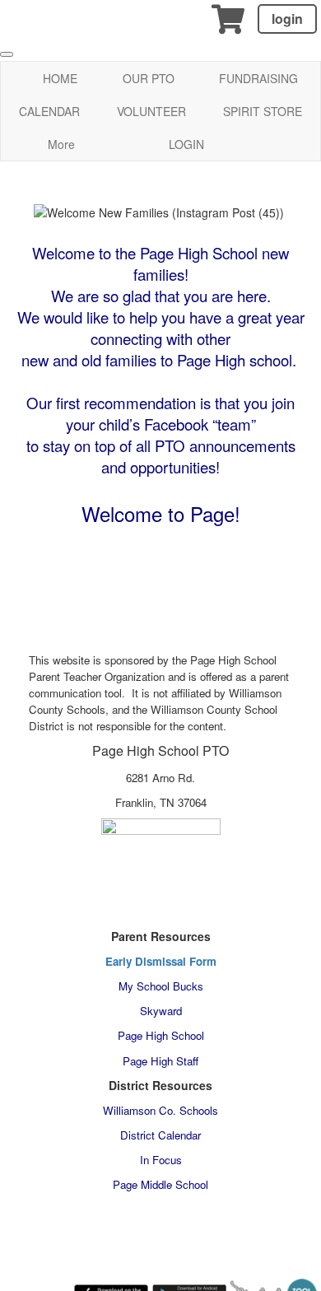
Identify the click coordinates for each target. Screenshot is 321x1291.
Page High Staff (160, 1061)
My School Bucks (161, 986)
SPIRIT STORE (262, 111)
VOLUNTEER (151, 111)
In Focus (161, 1159)
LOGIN (186, 144)
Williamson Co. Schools (160, 1110)
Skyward (161, 1010)
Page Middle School (160, 1184)
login (287, 18)
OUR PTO (148, 78)
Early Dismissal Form (160, 961)
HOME (60, 78)
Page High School (161, 1035)
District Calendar (160, 1135)
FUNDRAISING (258, 78)
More (61, 144)
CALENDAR (49, 111)
